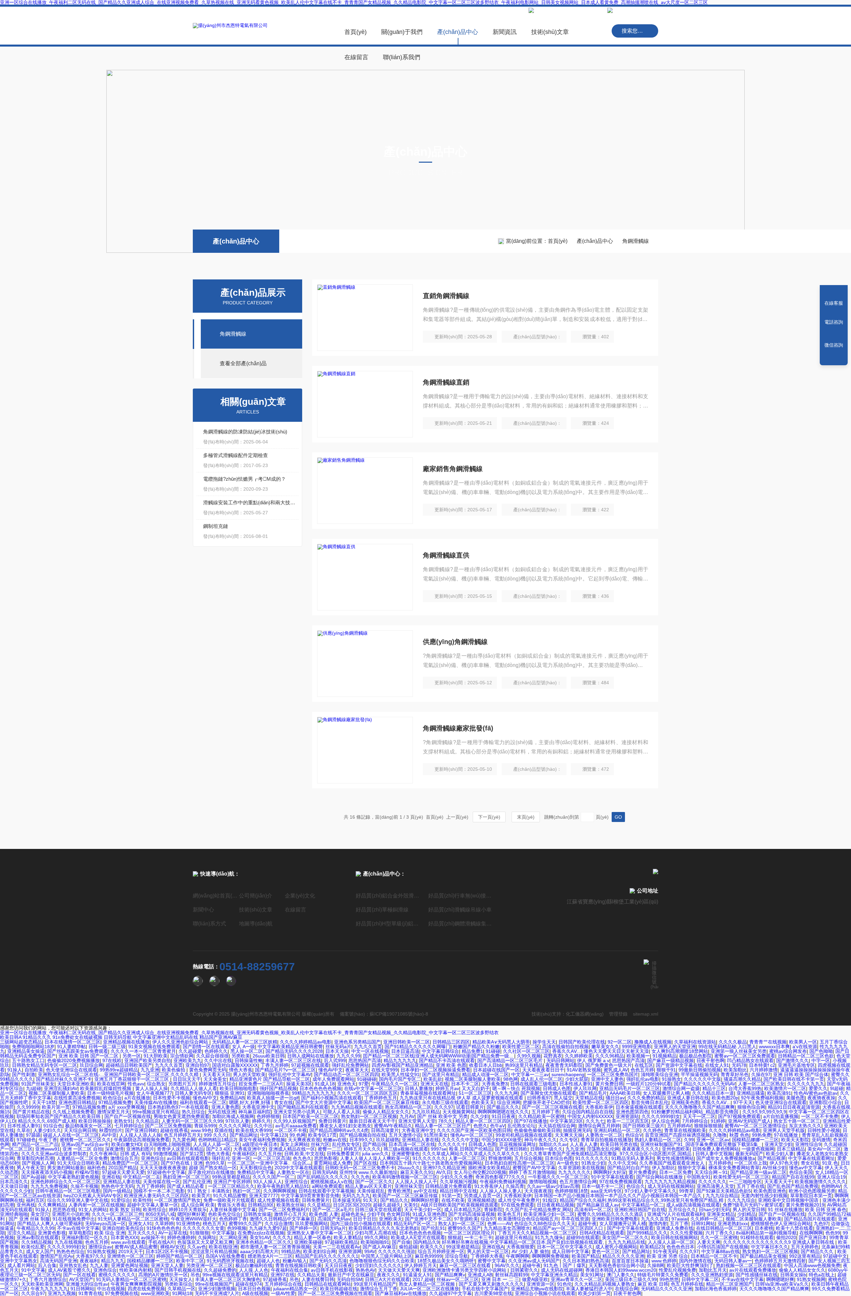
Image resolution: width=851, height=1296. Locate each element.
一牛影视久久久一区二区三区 (558, 1177)
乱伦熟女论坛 (522, 1125)
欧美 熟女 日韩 (125, 1209)
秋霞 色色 (739, 1135)
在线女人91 (717, 1065)
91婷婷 (718, 1121)
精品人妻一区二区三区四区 (483, 1121)
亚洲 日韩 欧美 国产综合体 (800, 1074)
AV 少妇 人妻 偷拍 (530, 1251)
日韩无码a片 (333, 1228)
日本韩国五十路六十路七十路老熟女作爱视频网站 (431, 1163)
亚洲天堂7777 (263, 1195)
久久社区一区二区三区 (526, 1051)
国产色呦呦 (821, 1051)
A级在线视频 (255, 1293)
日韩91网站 (703, 1223)
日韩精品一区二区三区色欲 (806, 1055)
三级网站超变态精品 (21, 1042)
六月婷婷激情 (764, 1069)
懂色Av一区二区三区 (471, 1135)
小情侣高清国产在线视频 (722, 1246)
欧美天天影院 (795, 1139)
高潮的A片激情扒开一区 (163, 1274)
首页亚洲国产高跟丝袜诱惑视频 (677, 1135)
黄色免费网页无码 (207, 1069)
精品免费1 (472, 1051)
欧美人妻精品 (348, 1237)
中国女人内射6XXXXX (590, 1116)
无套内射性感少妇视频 (764, 1195)
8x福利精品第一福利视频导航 (766, 1232)
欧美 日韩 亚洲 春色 (825, 1209)
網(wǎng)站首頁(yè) (216, 895)
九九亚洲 (150, 1069)
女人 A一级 (243, 1046)
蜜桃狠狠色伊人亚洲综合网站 (781, 1223)
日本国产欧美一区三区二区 (310, 1116)
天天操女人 (180, 1279)
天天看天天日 (216, 1074)
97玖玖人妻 (237, 1121)
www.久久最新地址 (378, 1172)
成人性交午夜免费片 (519, 1200)
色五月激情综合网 (578, 1181)
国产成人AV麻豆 (379, 1246)
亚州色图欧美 (676, 1149)
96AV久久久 (507, 1265)
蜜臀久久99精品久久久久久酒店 (611, 1214)
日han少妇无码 (714, 1209)
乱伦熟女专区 (346, 1144)
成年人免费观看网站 (333, 1079)
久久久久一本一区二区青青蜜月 (143, 1051)
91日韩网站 (82, 1288)
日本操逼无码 (346, 1200)
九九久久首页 (368, 1046)
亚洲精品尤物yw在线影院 (537, 1288)
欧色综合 (112, 1097)
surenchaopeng (567, 1074)
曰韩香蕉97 (539, 1097)
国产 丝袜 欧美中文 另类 (442, 1116)
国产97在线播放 (530, 1121)
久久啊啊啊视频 (279, 1191)
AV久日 (443, 1172)
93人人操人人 (267, 1181)
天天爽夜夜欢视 (304, 1139)
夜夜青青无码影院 (564, 1065)
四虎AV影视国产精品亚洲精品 (402, 1065)
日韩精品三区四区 (451, 1042)
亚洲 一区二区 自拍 (82, 1149)
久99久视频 (529, 1055)
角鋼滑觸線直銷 (446, 382)
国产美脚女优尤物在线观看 (548, 1093)
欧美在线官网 (111, 1083)
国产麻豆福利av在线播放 (400, 1293)
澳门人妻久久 (621, 1274)
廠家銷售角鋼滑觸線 (453, 468)
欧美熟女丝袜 (290, 1205)
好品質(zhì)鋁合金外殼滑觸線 (389, 895)
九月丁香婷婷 (150, 1186)
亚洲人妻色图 (225, 1107)
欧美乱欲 (433, 1079)
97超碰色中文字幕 (166, 1172)
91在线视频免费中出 (74, 1218)
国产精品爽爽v (450, 1274)
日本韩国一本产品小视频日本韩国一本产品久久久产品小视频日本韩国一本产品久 (618, 1195)
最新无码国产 (749, 1153)
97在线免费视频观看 (620, 1181)
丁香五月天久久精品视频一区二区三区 (537, 1232)
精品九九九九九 (400, 1060)
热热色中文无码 (117, 1186)
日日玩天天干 (187, 1079)
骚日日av (615, 1097)
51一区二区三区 (475, 1093)
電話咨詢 (833, 322)
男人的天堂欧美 (249, 1074)
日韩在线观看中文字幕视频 (326, 1191)
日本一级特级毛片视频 (110, 1093)
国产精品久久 (394, 1200)
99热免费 (761, 1135)
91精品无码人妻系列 (632, 1158)
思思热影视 (325, 1158)
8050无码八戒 (160, 1214)
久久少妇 (479, 1116)
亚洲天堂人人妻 (167, 1265)
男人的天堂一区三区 (488, 1251)
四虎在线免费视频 (146, 1288)
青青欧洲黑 (399, 1191)
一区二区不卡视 (290, 1130)
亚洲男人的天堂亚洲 (675, 1046)
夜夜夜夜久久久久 (640, 1149)
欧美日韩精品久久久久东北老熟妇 (384, 1228)
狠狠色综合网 (751, 1107)
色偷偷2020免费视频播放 (73, 1060)
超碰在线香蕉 (174, 1130)
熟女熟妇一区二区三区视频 (369, 1116)
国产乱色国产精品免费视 (792, 1186)
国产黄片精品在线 (31, 1111)
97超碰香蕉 (275, 1279)
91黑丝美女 (436, 1135)
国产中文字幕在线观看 (630, 1228)
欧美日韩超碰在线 (338, 1288)
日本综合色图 (559, 1158)
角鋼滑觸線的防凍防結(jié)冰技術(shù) (245, 431)
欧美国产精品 (586, 1256)
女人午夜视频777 (154, 1093)
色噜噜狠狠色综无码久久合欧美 (382, 1260)
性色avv (136, 1083)
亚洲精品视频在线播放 (126, 1042)
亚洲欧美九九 (187, 1060)
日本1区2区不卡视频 (167, 1251)
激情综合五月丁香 (378, 1288)
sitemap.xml (645, 1014)
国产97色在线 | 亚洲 (182, 1163)
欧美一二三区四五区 (628, 1121)
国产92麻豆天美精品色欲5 (723, 1191)
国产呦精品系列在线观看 (302, 1107)
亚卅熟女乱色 (73, 1265)
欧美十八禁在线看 (794, 1228)
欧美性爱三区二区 (521, 1046)
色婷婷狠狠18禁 (571, 1191)
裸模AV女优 (172, 1246)
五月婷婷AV (679, 1125)
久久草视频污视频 (458, 1181)
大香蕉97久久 (90, 1256)
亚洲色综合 (152, 1158)
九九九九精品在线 (626, 1242)
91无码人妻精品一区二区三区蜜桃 (133, 1218)
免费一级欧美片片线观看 (229, 1200)
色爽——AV (499, 1223)
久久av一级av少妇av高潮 (553, 1186)
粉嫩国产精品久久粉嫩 (476, 1046)
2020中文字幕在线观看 (298, 1167)
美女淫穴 (40, 1214)
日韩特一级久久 (546, 1149)
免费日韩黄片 (332, 1121)
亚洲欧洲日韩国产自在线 (640, 1209)
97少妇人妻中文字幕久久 (650, 1191)
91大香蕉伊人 (488, 1186)
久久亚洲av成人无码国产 (534, 1260)
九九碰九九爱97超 (268, 1228)
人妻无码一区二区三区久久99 (192, 1121)
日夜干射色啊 (710, 1060)
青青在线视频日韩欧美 (298, 1265)
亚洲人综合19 (831, 1177)
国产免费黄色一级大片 (608, 1065)
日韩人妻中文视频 (714, 1153)
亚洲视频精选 (481, 1200)
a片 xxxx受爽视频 (126, 1107)
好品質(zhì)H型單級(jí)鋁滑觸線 (389, 923)
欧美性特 (142, 1200)
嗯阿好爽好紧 (191, 1214)
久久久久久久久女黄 (203, 1228)
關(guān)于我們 (402, 32)
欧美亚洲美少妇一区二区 (549, 1214)
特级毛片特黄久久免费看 (662, 1274)
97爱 (364, 1083)
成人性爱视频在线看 (278, 1200)
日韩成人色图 (557, 1088)
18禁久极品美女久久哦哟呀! (446, 1260)
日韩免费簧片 (316, 1200)
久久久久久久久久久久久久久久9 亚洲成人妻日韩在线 (779, 1242)
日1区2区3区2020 (351, 1205)
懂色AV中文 (330, 1069)
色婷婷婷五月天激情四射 (780, 1260)
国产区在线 (365, 1163)
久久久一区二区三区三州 (117, 1214)
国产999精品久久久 (647, 1232)
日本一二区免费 (675, 1172)
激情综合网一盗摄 (681, 1088)
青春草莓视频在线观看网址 (428, 1093)
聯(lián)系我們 (401, 57)
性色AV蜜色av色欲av (815, 1093)
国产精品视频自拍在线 (362, 1135)
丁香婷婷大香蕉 (487, 1256)
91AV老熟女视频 (584, 1069)
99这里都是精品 (462, 1246)
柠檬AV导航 (87, 1172)
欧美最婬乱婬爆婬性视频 (106, 1088)
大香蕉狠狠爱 (520, 1246)
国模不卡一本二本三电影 (159, 1191)
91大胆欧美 (156, 1055)
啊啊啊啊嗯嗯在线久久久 (503, 1111)
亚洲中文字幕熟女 (18, 1260)
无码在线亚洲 (222, 1111)
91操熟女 (671, 1079)
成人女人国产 (40, 1251)
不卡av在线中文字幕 (78, 1228)
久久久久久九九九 (805, 1083)
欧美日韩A (10, 1037)
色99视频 (236, 1228)
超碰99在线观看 (582, 1237)
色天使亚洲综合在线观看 (71, 1069)
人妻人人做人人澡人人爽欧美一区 (375, 1158)
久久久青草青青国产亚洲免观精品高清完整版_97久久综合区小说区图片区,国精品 (608, 1153)
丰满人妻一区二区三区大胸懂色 (227, 1279)
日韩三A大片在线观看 (387, 1279)
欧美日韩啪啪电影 (238, 1088)
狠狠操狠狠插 (708, 1125)
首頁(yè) (355, 32)
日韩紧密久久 (524, 1270)
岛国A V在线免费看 (225, 1256)
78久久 (445, 1121)
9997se (438, 1149)
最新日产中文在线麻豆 (351, 1274)
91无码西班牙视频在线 (230, 1260)
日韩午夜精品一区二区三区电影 (67, 1191)
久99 (689, 1139)
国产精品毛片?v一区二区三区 (285, 1069)
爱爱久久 (818, 1088)
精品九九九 (112, 1260)
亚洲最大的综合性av (87, 1284)
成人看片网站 (21, 1265)
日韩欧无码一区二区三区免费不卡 (360, 1167)
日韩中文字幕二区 (700, 1279)
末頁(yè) (526, 817)
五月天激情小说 (405, 1135)
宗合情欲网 (181, 1055)
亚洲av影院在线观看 (38, 1237)
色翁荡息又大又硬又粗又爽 (205, 1242)
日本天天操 (337, 1051)
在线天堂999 (384, 1069)
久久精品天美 (311, 1274)
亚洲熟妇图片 (140, 1149)
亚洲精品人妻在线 (420, 1139)
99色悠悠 (669, 1279)
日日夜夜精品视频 (555, 1205)
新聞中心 (203, 909)
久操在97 (761, 1074)
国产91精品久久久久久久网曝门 (417, 1046)
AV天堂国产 (81, 1279)
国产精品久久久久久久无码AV (704, 1083)
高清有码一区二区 (593, 1209)
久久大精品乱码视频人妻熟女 (604, 1284)
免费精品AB (232, 1097)
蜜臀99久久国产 (245, 1223)
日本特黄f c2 (762, 1065)
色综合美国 (800, 1172)
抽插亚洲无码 (577, 1130)
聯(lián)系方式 (209, 923)
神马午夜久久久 (540, 1139)
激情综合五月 (124, 1158)
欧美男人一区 (803, 1042)
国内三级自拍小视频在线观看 (360, 1223)
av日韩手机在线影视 (332, 1270)
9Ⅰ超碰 (836, 1088)
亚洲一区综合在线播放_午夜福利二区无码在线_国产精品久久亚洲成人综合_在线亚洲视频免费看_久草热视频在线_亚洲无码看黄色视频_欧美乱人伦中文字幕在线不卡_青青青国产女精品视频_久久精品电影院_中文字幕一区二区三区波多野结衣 (249, 1032)
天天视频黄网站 (458, 1111)
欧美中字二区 (190, 1260)
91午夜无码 (665, 1251)
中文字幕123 (273, 1135)
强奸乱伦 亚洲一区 (231, 1158)
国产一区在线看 (79, 1274)
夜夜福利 (89, 1260)
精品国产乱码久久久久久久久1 (326, 1256)
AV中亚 (109, 1135)
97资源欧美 (466, 1218)
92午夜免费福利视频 (762, 1097)
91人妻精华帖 (71, 1046)
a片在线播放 (137, 1097)
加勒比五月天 (713, 1270)
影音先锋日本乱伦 (650, 1102)
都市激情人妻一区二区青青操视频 (275, 1246)
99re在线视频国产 (214, 1284)
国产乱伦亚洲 (197, 1181)
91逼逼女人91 (417, 1274)
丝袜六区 (320, 1144)
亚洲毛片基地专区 (796, 1065)
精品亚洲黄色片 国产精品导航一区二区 (269, 1079)
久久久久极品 (733, 1042)
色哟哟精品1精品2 (217, 1139)
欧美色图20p (725, 1097)
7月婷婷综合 (695, 1121)
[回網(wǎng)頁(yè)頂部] (833, 358)
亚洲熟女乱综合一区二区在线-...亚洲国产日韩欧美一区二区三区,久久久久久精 (119, 1074)
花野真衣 (553, 1055)
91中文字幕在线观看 (612, 1177)
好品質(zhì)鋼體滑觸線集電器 (461, 923)
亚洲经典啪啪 (14, 1214)
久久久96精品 (609, 1055)
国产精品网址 (244, 1135)
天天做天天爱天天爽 (399, 1270)
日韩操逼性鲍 (249, 1060)
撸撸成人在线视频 (652, 1042)
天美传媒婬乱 (371, 1191)
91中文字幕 (33, 1270)
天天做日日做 (14, 1186)
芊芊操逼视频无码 (699, 1074)
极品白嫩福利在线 (254, 1265)
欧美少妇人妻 (780, 1153)
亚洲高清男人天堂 (715, 1186)
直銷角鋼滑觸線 (446, 295)
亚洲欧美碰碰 (308, 1242)
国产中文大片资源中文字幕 (323, 1102)
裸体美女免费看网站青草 (734, 1167)
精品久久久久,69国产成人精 (47, 1121)
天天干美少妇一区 (422, 1209)
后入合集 (47, 1265)
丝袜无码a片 (338, 1046)
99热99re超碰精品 (119, 1069)
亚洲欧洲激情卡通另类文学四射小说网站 (465, 1270)
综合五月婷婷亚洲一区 (441, 1251)
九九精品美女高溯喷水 (507, 1228)
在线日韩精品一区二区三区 (724, 1228)
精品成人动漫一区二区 (485, 1074)
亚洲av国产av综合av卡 (85, 1144)
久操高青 (515, 1186)
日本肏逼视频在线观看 (639, 1107)
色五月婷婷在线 (687, 1284)
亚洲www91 (47, 1149)
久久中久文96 (622, 1163)
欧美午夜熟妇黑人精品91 (283, 1186)
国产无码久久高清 (328, 1260)
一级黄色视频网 (758, 1149)
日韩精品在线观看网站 (327, 1284)
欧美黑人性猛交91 (401, 1074)
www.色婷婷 (664, 1260)
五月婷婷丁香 (545, 1111)
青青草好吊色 (735, 1074)
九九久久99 (348, 1055)
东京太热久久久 (805, 1125)
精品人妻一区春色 (312, 1237)
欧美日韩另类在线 (619, 1144)
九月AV (407, 1116)
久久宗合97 (33, 1293)
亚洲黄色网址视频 (129, 1265)
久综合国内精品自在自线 (587, 1111)
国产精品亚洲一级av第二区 (758, 1172)
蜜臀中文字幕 (492, 1260)
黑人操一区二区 (246, 1051)
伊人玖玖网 (585, 1088)
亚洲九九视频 (62, 1293)
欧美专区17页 (322, 1135)
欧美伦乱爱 (33, 1246)
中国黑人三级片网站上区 (386, 1256)
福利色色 (96, 1167)
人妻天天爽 (708, 1242)
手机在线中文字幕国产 (485, 1288)
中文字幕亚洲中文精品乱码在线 (165, 1037)
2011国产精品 (122, 1167)
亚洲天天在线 (434, 1083)
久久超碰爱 (190, 1051)
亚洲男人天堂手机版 (784, 1130)
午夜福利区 (244, 1153)
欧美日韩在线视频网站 (674, 1237)
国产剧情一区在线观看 (206, 1046)
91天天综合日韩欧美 (78, 1163)
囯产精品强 (374, 1144)
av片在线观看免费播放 (752, 1270)
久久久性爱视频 (686, 1232)
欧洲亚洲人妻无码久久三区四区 (156, 1195)
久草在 (24, 1130)
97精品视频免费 (115, 1102)
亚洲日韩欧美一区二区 (406, 1042)
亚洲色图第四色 (632, 1111)
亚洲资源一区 (540, 1284)
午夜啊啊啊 (517, 1256)
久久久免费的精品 (646, 1097)
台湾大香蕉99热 (745, 1088)
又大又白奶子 (476, 1088)
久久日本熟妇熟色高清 (585, 1260)
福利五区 (35, 1200)
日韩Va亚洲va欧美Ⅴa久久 (782, 1284)
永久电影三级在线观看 (445, 1102)
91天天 (370, 1200)
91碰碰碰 (366, 1079)
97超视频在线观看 (310, 1065)
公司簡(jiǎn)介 (255, 895)
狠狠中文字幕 (692, 1167)
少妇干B (375, 1214)
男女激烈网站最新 (65, 1167)
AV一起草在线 (172, 1232)
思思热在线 (64, 1209)
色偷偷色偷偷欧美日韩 (537, 1130)
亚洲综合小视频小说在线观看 (545, 1293)
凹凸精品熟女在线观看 (750, 1060)
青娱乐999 (205, 1125)
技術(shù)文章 (550, 32)
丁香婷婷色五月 (380, 1097)
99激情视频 (165, 1153)
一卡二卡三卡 (478, 1237)
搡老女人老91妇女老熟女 (345, 1125)
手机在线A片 (161, 1242)
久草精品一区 (181, 1288)
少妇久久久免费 (456, 1177)
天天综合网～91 (711, 1172)
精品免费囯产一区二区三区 (130, 1163)
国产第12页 (192, 1153)
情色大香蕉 (240, 1069)
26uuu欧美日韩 (269, 1055)
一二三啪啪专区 (745, 1181)
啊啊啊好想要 (425, 1200)
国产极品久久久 (503, 1107)
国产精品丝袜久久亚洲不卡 (64, 1079)
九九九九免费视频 (49, 1186)
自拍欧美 (34, 1069)
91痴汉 (550, 1200)
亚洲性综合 (296, 1181)
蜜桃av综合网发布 (788, 1051)
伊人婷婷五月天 (420, 1265)
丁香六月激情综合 (47, 1279)
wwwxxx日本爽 (774, 1046)
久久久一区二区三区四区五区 (367, 1093)
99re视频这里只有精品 (155, 1111)
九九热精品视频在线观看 (356, 1107)
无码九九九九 (356, 1195)
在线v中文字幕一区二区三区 (373, 1088)
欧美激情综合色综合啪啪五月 (528, 1218)
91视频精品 (664, 1055)
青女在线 (283, 1102)
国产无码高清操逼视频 (471, 1214)
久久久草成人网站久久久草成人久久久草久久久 (471, 1153)
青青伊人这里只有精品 (180, 1149)
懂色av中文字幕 (805, 1167)
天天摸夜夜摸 (538, 1191)
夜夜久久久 (388, 1274)
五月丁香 (679, 1223)
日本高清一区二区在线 (412, 1144)
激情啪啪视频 (543, 1181)
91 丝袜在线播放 (785, 1209)
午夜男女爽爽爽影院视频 (136, 1284)
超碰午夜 (587, 1223)
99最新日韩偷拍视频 (699, 1069)
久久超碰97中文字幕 (450, 1293)
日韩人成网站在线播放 (310, 1055)
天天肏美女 (215, 1079)
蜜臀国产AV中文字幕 (534, 1167)
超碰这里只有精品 (513, 1237)
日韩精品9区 (261, 1205)
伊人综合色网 (665, 1121)
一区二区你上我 (750, 1163)
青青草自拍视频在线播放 (606, 1139)
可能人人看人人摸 (341, 1111)
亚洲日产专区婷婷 (232, 1181)
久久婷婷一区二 (706, 1218)
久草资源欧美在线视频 (581, 1167)
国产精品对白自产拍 (628, 1167)
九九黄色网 (183, 1139)
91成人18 (325, 1083)
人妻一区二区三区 (467, 1158)
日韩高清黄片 (385, 1130)
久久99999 (28, 1107)
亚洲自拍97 (197, 1065)
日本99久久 (361, 1139)
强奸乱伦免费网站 (350, 1065)
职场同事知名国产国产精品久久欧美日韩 (59, 1116)
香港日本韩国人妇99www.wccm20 (620, 1270)
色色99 (832, 1232)
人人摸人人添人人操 (140, 1135)
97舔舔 (33, 1135)
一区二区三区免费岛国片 (612, 1074)
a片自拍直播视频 (780, 1116)
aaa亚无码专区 (606, 1191)
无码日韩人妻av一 (733, 1260)
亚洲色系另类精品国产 (357, 1042)
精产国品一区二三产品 (35, 1144)
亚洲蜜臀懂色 (406, 1153)
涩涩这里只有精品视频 (214, 1251)
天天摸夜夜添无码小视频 (46, 1172)
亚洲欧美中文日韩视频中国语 (789, 1200)
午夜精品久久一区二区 (394, 1083)
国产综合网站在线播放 (660, 1177)
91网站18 (182, 1293)
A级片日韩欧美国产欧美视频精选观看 (459, 1205)
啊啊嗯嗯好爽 (780, 1279)
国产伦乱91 (433, 1228)
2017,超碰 (423, 1279)
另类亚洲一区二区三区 (209, 1265)
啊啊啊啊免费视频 (550, 1256)
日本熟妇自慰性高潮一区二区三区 (519, 1163)
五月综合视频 (528, 1158)
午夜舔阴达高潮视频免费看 (142, 1139)
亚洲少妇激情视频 (216, 1288)
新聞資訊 (505, 32)
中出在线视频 (111, 1288)
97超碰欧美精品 (341, 1242)
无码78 (739, 1065)
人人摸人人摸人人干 (416, 1181)
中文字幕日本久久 (769, 1246)
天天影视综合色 (255, 1167)
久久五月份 (270, 1153)
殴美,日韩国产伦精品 (470, 1149)
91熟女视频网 (811, 1279)
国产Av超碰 (33, 1177)
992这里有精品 (804, 1256)
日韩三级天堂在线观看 (378, 1209)
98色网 (510, 1079)
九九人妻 (99, 1265)
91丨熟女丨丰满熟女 (208, 1191)
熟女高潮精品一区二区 (408, 1107)
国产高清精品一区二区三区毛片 (510, 1060)
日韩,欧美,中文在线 (304, 1153)
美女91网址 (592, 1274)
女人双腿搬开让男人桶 (666, 1093)
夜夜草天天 (357, 1069)
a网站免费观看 (327, 1186)
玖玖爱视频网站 (311, 1223)
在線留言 (356, 57)
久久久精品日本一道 (713, 1093)
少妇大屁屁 (576, 1079)
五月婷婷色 (720, 1163)
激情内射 (658, 1223)
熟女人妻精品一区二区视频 (427, 1284)
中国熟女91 (699, 1177)
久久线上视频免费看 (73, 1111)
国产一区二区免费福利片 (284, 1209)
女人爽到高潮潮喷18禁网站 (680, 1051)
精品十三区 (714, 1088)
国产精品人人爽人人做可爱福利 (49, 1223)
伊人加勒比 (663, 1167)
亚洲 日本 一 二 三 (500, 1279)
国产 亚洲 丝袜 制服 (29, 1218)
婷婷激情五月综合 (217, 1083)
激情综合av (100, 1246)
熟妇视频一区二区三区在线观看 (748, 1265)
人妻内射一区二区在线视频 (96, 1205)
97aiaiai (679, 1218)
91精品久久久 (37, 1037)
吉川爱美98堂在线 (493, 1293)
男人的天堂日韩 (749, 1209)
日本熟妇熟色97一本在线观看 (178, 1107)
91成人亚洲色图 (429, 1214)
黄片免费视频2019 (805, 1205)
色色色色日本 (680, 1246)
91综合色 (52, 1125)
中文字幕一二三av (530, 1074)
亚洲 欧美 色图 (451, 1065)
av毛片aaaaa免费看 (296, 1125)
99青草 (686, 1191)
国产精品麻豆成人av (598, 1205)
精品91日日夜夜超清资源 (794, 1107)
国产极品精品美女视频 (763, 1256)
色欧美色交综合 (224, 1214)
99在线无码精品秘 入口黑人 (727, 1046)
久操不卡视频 (84, 1186)
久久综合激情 (279, 1223)
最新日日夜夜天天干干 (372, 1121)
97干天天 (743, 1102)
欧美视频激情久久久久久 (820, 1181)
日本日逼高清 (405, 1051)
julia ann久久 (375, 1153)
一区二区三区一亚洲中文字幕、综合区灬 (269, 1163)
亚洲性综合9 (808, 1144)
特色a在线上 (822, 1274)
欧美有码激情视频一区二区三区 (404, 1177)
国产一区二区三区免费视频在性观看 (335, 1293)
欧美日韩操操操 (94, 1121)
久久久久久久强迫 (396, 1251)
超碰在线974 (248, 1284)
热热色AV (365, 1270)
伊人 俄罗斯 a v (593, 1060)
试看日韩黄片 (470, 1107)
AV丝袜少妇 (774, 1167)
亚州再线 (26, 1205)
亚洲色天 (346, 1083)
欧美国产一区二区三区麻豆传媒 (386, 1102)
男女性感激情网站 (675, 1158)
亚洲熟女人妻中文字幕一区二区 (319, 1232)
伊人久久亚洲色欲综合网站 (180, 1042)
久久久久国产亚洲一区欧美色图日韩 (474, 1130)
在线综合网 (626, 1288)
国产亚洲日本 (813, 1237)
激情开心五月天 (290, 1214)
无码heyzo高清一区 (105, 1223)
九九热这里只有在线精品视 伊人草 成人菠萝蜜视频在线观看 (462, 1097)
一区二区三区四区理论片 (469, 1232)
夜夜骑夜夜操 (821, 1097)
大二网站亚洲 (233, 1237)
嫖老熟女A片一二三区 (270, 1256)
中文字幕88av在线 (720, 1251)
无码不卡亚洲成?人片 (217, 1293)
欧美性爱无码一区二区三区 (741, 1177)
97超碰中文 (835, 1256)
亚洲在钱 (111, 1177)
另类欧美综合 (178, 1284)
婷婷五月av (447, 1088)
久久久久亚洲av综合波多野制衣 (54, 1153)
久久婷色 (652, 1130)
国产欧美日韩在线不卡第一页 (794, 1079)
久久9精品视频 (36, 1242)
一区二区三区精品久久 (231, 1186)
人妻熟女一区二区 (604, 1135)
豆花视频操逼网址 (517, 1144)
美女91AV (260, 1237)
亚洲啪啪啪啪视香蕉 (268, 1093)
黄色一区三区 (606, 1251)
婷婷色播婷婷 (181, 1237)
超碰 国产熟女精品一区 (213, 1167)
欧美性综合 (154, 1209)
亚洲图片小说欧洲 (70, 1214)
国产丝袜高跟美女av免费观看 (77, 1051)
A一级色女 (568, 1163)
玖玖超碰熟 (387, 1139)
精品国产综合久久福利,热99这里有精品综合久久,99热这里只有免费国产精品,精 (642, 1200)
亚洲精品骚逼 (751, 1093)
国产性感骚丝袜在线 (757, 1274)
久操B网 (655, 1265)
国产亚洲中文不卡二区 (428, 1218)
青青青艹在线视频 (768, 1042)
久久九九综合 (741, 1200)
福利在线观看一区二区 (203, 1102)
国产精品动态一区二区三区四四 (346, 1074)
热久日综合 (193, 1111)
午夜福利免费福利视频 (503, 1181)
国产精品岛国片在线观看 (809, 1218)
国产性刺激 (23, 1074)
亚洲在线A (493, 1246)
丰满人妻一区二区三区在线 (293, 1060)
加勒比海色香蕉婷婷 (716, 1288)
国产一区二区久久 (374, 1181)
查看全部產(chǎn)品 (243, 363)
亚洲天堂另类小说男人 (297, 1111)
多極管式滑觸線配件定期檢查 (235, 455)
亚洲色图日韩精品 (77, 1102)
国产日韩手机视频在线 (178, 1270)
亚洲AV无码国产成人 (749, 1121)
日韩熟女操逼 (257, 1214)
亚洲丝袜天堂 (409, 1186)
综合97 (488, 1218)
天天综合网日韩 (80, 1130)
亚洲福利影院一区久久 (84, 1237)
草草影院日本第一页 (811, 1195)
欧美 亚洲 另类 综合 (667, 1256)
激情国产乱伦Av (56, 1256)
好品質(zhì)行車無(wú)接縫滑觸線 (461, 895)
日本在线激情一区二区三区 (72, 1042)
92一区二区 (620, 1042)
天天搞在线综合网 (556, 1125)
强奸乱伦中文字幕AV (289, 1074)
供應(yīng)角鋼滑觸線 (455, 641)
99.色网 (297, 1135)
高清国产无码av (333, 1218)
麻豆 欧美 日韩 (653, 1284)
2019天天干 (130, 1251)
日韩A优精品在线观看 (601, 1232)
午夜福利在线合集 (289, 1270)
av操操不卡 (153, 1237)
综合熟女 (156, 1083)
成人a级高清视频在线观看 (693, 1205)
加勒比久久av (553, 1144)
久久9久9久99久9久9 (764, 1111)
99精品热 (291, 1251)
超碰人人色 (268, 1260)
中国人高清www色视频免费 (812, 1265)
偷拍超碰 (408, 1246)
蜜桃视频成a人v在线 (331, 1181)
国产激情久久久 (792, 1060)
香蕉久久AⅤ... (566, 1051)
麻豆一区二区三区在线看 (465, 1265)
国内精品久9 (426, 1242)
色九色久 (302, 1158)
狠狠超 (455, 1237)
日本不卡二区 (465, 1083)
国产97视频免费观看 (739, 1116)
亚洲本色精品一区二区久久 (264, 1242)
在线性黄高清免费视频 (77, 1097)
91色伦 (564, 1284)
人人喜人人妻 (584, 1144)
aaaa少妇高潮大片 (259, 1251)
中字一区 (820, 1060)
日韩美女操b (793, 1274)
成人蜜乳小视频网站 (616, 1246)
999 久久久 (215, 1135)
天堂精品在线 (589, 1097)
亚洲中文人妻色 (607, 1079)
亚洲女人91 (140, 1223)
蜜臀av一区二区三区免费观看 (744, 1055)
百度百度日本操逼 (630, 1260)
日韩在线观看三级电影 (533, 1083)
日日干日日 (364, 1218)
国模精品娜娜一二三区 (755, 1139)
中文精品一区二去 (141, 1177)
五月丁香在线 (751, 1186)
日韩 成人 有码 (135, 1153)
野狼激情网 (500, 1158)
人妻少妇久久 (47, 1130)
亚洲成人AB (480, 1274)
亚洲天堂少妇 (778, 1144)
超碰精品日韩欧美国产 (129, 1065)
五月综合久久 (682, 1209)
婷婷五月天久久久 (362, 1149)
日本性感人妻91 (576, 1083)
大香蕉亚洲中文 (258, 1107)
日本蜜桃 (764, 1228)
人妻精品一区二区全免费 (82, 1158)
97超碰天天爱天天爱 (123, 1172)
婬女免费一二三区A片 (261, 1083)
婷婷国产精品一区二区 (179, 1256)
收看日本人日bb (485, 1065)
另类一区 (131, 1055)
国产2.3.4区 (218, 1149)
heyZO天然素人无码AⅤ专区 (92, 1195)
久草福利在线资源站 (695, 1042)
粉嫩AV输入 (295, 1260)
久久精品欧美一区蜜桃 (541, 1116)
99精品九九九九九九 (313, 1093)
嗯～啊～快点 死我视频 (516, 1088)
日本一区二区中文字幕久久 (565, 1246)
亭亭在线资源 (575, 1218)
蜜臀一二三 (329, 1149)
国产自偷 (401, 1242)
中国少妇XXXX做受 (502, 1139)
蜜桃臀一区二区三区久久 (85, 1139)
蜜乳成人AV (616, 1069)
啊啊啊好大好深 (609, 1172)
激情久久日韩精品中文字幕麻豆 (282, 1218)
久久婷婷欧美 (579, 1055)
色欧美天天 (482, 1102)
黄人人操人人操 (151, 1088)
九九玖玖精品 (426, 1111)
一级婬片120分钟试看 (648, 1083)
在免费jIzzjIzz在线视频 (261, 1232)
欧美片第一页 (56, 1107)
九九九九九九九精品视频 (670, 1181)
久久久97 (443, 1107)
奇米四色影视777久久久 (500, 1177)
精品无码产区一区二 (414, 1223)
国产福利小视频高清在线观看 (331, 1097)
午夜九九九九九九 (49, 1288)
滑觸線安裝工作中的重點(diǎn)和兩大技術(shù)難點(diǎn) (251, 502)
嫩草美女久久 (605, 1046)
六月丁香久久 (719, 1232)
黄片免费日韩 (609, 1083)
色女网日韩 (398, 1214)
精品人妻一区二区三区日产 (443, 1125)
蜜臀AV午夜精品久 (393, 1125)
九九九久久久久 (574, 1172)
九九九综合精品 (722, 1195)
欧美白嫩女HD (126, 1144)
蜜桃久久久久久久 (117, 1274)
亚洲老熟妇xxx (733, 1223)
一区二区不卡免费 (819, 1116)
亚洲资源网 (350, 1251)
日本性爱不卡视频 (171, 1097)
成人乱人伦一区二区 (541, 1079)
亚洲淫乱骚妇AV (60, 1088)
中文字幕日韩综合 (440, 1051)
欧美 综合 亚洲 (109, 1232)
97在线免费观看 (517, 1205)
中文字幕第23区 (566, 1121)
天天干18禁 (44, 1102)
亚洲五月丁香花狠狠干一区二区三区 (132, 1079)
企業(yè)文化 (300, 895)
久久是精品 (318, 1205)
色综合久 (635, 1186)
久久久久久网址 (235, 1125)
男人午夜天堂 (31, 1167)
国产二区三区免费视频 (168, 1125)
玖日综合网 (91, 1065)
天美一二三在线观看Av (336, 1246)
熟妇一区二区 (247, 1191)
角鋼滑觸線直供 (446, 555)
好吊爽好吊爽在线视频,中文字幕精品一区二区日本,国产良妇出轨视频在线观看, (523, 1242)
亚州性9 (347, 1172)
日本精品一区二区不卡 (714, 1256)
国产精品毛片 (593, 1093)
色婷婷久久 (216, 1051)
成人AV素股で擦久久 (69, 1270)
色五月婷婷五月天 (182, 1135)
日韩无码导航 (118, 1037)
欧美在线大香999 (254, 1130)
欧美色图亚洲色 (770, 1191)
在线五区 (644, 1065)
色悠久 (480, 1125)
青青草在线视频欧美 (685, 1130)
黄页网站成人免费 (332, 1163)
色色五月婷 (642, 1069)
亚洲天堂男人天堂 (416, 1121)
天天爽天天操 (569, 1135)
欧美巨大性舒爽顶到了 (690, 1265)
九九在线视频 (68, 1242)
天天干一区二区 (699, 1116)
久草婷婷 (164, 1223)
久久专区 (568, 1139)
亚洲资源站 (627, 1116)
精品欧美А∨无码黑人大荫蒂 (501, 1042)
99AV (369, 1251)
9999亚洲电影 (636, 1046)
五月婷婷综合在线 (283, 1284)
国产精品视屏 (772, 1158)
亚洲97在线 (283, 1274)
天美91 (411, 1205)
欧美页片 (201, 1195)
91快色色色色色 (163, 1228)
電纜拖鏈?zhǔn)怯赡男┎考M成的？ (244, 479)
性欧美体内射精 (135, 1270)
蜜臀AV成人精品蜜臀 (136, 1246)
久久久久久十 (452, 1144)
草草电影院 (80, 1232)
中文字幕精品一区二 (643, 1205)
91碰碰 (493, 1051)
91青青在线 (90, 1293)
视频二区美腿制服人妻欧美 (473, 1079)
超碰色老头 (352, 1214)
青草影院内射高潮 (35, 1158)
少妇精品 (746, 1214)
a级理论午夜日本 (260, 1144)
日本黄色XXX (124, 1237)
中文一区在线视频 (370, 1051)
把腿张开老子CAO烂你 (546, 1102)
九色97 (821, 1223)
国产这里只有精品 (440, 1074)
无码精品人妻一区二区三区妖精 (244, 1042)
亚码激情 (821, 1139)
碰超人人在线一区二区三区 (71, 1135)
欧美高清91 (779, 1093)
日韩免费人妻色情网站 (715, 1149)
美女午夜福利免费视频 (262, 1139)
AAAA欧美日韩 (625, 1093)
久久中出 (263, 1125)
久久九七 (595, 1121)
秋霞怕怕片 (110, 1130)
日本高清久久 (14, 1181)
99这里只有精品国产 (375, 1284)
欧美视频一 (638, 1055)
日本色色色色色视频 (320, 1088)
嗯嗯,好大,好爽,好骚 (250, 1102)
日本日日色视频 (254, 1288)
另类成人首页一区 (482, 1195)
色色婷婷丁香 (233, 1218)
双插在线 (223, 1130)
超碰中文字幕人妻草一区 (152, 1205)
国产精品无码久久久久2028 (294, 1051)
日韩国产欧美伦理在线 (581, 1042)
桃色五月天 (214, 1223)
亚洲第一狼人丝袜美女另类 (739, 1051)
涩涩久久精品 (21, 1232)
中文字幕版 (223, 1232)
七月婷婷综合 (128, 1125)
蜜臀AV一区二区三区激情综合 (755, 1125)
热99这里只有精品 (524, 1065)
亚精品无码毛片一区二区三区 (629, 1088)
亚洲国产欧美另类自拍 (147, 1060)
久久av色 (196, 1246)
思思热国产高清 (364, 1060)
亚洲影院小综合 (825, 1102)
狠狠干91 (666, 1069)
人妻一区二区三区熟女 (761, 1083)
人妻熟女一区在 (293, 1172)
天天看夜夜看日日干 (543, 1069)
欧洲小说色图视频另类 (812, 1191)
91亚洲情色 (188, 1223)
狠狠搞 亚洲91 (230, 1093)
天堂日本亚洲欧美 (75, 1083)
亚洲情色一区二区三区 (130, 1256)
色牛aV (497, 1125)
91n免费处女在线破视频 (77, 1037)
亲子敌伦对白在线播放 (211, 1172)
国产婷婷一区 (303, 1228)
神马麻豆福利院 (254, 1111)
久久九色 (360, 1177)
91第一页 (451, 1195)
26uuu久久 (409, 1167)
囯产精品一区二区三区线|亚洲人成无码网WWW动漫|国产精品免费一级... (438, 1055)
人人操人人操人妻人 (501, 1191)
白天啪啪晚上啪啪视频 (167, 1144)
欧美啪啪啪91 (375, 1242)
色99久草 (215, 1163)
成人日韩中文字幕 (570, 1251)
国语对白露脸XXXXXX (235, 1065)
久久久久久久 (712, 1181)
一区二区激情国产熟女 (177, 1200)
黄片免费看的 (643, 1172)
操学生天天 (544, 1042)
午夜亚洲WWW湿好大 (193, 1218)
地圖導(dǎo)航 (256, 923)
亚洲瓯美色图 (685, 1102)
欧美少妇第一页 (594, 1293)
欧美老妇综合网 (319, 1251)
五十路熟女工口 (28, 1060)
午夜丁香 (48, 1139)
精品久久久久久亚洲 (623, 1256)
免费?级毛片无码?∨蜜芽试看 (753, 1205)
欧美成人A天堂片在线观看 (418, 1237)
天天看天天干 (778, 1181)
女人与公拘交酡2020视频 (480, 1172)
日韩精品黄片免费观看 (448, 1186)
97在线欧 (112, 1060)
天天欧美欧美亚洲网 (42, 1284)
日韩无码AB (324, 1172)
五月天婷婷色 (805, 1246)
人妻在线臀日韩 (318, 1279)
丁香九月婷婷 (275, 1065)
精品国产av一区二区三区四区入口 (568, 1228)
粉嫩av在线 (335, 1139)
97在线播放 (786, 1135)
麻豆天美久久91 (416, 1172)
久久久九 (282, 1237)
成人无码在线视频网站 (671, 1186)
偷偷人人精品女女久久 (386, 1111)
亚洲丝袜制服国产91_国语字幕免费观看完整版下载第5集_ (701, 1144)
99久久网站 (376, 1237)
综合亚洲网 (508, 1102)
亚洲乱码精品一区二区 (617, 1130)
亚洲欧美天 (390, 1218)
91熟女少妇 (593, 1163)
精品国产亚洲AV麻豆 (220, 1037)
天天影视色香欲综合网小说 (617, 1265)
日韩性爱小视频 (823, 1130)
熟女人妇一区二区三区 (461, 1223)
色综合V (633, 1135)
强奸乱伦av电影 (642, 1079)
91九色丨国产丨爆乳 (565, 1265)
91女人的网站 (92, 1209)
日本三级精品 (791, 1149)
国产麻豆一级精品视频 (670, 1060)
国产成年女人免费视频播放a (725, 1158)
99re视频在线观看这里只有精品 (235, 1274)
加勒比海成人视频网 (233, 1116)
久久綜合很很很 (212, 1055)
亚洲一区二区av (712, 1139)
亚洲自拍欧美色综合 (123, 1228)
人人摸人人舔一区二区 (216, 1144)
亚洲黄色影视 (52, 1232)
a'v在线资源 (804, 1046)
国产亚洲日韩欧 (141, 1130)
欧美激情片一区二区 (785, 1088)
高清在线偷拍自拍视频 (565, 1046)
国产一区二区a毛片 (332, 1209)
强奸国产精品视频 (278, 1088)
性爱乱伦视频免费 (677, 1270)
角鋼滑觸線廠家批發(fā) (458, 728)
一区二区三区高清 (271, 1158)
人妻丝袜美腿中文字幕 (232, 1209)
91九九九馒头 (549, 1237)
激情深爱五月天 (113, 1111)
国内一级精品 (117, 1191)
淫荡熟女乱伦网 (603, 1149)
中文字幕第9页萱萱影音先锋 (310, 1195)
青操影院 (493, 1209)
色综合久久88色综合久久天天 (544, 1223)
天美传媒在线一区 (161, 1181)
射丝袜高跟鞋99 (511, 1274)
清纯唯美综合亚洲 (659, 1074)
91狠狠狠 (199, 1232)
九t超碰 (33, 1088)
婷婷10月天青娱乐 (188, 1209)
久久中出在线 (218, 1060)
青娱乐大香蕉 (231, 1205)
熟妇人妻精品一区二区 (658, 1139)
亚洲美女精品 (721, 1214)
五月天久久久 (142, 1232)
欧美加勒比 (735, 1069)
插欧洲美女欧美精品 (489, 1167)
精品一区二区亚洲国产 (729, 1284)
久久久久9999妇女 (661, 1116)
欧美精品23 (652, 1246)
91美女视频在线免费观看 (154, 1046)
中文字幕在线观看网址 (811, 1158)
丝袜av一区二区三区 (457, 1279)
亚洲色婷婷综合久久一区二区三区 (65, 1181)
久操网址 (207, 1237)
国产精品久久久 (818, 1251)
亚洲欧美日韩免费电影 (615, 1218)
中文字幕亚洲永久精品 (554, 1274)
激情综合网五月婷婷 (599, 1125)
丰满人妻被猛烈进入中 (589, 1288)
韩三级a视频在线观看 (406, 1149)
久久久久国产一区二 (274, 1177)
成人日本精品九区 (462, 1209)
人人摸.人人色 (253, 1270)
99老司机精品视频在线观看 (524, 1135)
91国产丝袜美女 (38, 1083)
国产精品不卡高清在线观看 (447, 1060)
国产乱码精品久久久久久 (322, 1177)
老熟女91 (123, 1121)
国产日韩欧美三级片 (644, 1125)
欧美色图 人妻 (323, 1214)
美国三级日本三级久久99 (631, 1279)
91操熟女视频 (101, 1251)
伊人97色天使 (784, 1163)
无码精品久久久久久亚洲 (666, 1288)
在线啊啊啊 (811, 1232)
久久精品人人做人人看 (194, 1088)
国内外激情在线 (695, 1260)
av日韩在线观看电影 (188, 1158)
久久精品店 (147, 1121)
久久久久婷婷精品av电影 (305, 1042)
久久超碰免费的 (220, 1270)
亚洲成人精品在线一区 (292, 1149)
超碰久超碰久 (387, 1205)
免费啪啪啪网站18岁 (33, 1046)
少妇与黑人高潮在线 (376, 1232)
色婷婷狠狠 (268, 1116)
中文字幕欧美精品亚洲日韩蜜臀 (290, 1046)
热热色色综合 (70, 1251)
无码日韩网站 (560, 1060)
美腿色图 (795, 1097)
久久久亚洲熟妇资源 (712, 1274)
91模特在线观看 (757, 1237)
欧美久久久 (431, 1246)
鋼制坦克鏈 (215, 526)
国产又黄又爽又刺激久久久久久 (491, 1284)
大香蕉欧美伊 (599, 1107)
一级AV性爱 (283, 1293)
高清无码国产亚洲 (58, 1260)
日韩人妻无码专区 (193, 1093)
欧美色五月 (509, 1214)
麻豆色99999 (428, 1256)
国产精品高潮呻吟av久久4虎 (338, 1130)
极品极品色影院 (695, 1055)
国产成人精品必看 (186, 1186)
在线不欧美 (453, 1200)
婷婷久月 (261, 1121)
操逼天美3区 (299, 1083)
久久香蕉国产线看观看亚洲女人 (672, 1163)
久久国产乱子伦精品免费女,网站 (538, 1209)
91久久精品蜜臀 (229, 1195)
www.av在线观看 (128, 1242)
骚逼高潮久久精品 (742, 1079)
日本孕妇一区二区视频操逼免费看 (435, 1069)
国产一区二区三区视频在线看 (552, 1107)
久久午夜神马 (103, 1153)
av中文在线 (425, 1191)
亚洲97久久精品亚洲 (444, 1167)
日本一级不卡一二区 (603, 1186)
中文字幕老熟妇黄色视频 (73, 1177)
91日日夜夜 (504, 1116)
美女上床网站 (294, 1144)
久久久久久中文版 (702, 1079)
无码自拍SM (349, 1279)
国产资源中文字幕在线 (679, 1065)
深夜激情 (114, 1149)
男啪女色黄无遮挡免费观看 (181, 1116)
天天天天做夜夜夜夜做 (163, 1167)
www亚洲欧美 (155, 1293)
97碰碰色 (26, 1139)
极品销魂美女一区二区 (88, 1125)
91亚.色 (830, 1163)
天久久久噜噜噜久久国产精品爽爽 (700, 1107)
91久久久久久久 (429, 1158)
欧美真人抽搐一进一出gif (273, 1097)
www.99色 (201, 1130)
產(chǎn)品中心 (457, 32)
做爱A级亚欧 (535, 1279)
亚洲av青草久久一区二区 (576, 1279)
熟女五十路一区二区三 (797, 1121)
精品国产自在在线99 (793, 1177)
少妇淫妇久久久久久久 (378, 1265)
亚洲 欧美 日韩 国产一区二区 (89, 1055)
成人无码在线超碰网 (562, 1270)
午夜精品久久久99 (36, 1228)
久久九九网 (506, 1093)
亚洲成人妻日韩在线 (688, 1097)
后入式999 (335, 1060)
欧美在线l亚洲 (223, 1246)
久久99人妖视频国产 (294, 1121)
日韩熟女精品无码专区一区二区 (44, 1065)
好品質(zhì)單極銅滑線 (382, 909)
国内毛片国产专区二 (400, 1079)
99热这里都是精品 (231, 1177)
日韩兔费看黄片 (343, 1153)
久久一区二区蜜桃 (719, 1237)
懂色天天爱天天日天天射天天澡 (616, 1051)
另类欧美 (240, 1055)
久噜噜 (720, 1135)
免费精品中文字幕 (255, 1172)
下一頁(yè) (489, 817)
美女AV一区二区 (824, 1149)
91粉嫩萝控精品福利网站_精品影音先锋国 (695, 1111)
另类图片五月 (182, 1083)
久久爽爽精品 (52, 1205)
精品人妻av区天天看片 (368, 1186)
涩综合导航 (456, 1256)
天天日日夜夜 (338, 1265)
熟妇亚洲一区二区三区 (186, 1177)
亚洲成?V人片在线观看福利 (675, 1214)
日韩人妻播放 (419, 1088)
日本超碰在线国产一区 (496, 1069)
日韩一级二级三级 (107, 1046)
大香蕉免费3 (495, 1083)
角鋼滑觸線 (635, 241)
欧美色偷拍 (174, 1069)
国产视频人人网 (38, 1163)
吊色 (195, 1274)
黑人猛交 (563, 1097)
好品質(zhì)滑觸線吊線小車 (460, 909)
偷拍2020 (786, 1237)
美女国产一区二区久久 (625, 1237)
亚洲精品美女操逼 (26, 1051)
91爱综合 (120, 1200)
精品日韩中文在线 (458, 1191)
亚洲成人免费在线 (674, 1228)
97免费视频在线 (121, 1293)
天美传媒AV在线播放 (155, 1102)
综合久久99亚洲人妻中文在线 (77, 1200)
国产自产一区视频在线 (127, 1116)
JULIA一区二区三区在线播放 (429, 1288)
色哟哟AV (831, 1186)
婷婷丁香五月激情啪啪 (532, 1172)
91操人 (14, 1069)
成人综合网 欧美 (198, 1205)
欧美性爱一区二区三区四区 (601, 1102)
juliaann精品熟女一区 (295, 1288)
